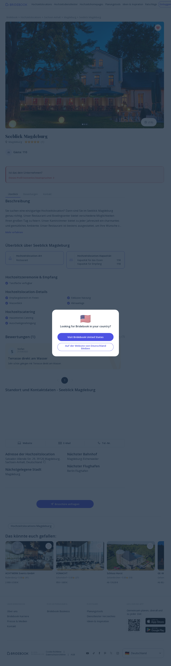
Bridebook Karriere (18, 616)
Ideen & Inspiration (133, 4)
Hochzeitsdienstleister (66, 4)
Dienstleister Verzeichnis (101, 616)
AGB (73, 655)
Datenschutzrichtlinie (56, 655)
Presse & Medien (17, 621)
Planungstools (113, 4)
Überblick (13, 194)
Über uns (12, 611)
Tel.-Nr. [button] (106, 443)
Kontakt (47, 194)
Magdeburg (15, 142)
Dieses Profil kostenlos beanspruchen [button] (30, 177)
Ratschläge (151, 4)
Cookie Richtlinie (53, 652)
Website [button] (27, 443)
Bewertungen (30, 194)
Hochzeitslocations (41, 4)
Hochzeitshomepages (91, 4)
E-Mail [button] (67, 443)
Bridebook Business (58, 611)
